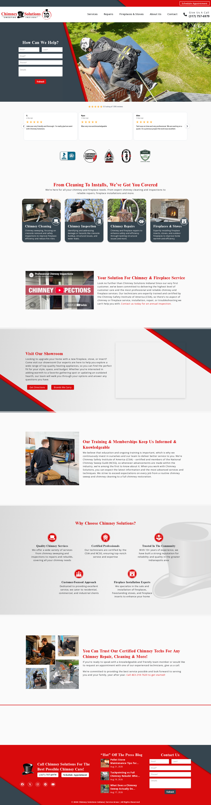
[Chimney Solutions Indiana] (26, 10)
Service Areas (112, 802)
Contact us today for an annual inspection (146, 303)
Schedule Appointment (194, 3)
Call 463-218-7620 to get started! (146, 674)
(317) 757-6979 (48, 774)
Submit (40, 81)
